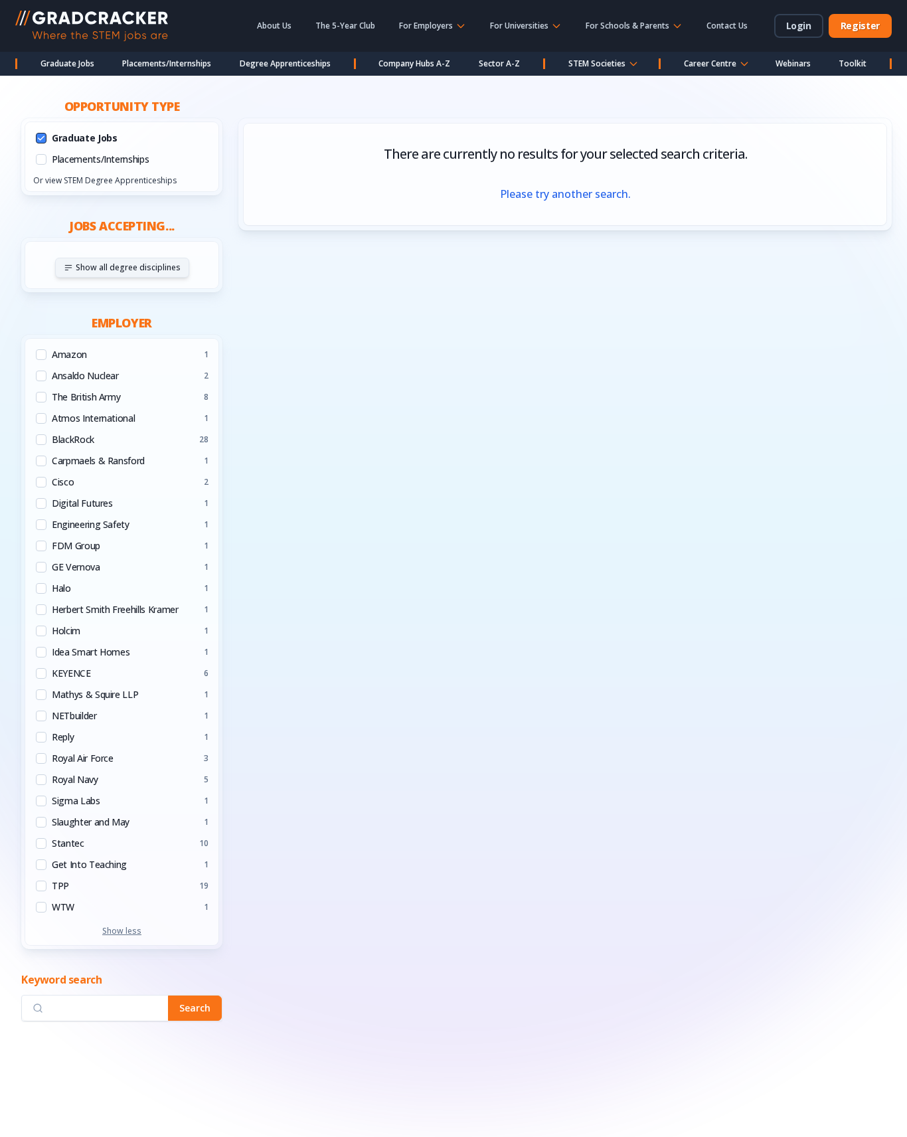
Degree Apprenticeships (285, 63)
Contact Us (727, 25)
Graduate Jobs (67, 63)
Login (798, 25)
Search (194, 1008)
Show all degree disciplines (128, 267)
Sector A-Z (499, 63)
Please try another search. (565, 194)
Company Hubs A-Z (414, 63)
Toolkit (852, 63)
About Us (274, 25)
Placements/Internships (166, 63)
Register (860, 25)
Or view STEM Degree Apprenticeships (105, 180)
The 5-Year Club (345, 25)
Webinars (793, 63)
